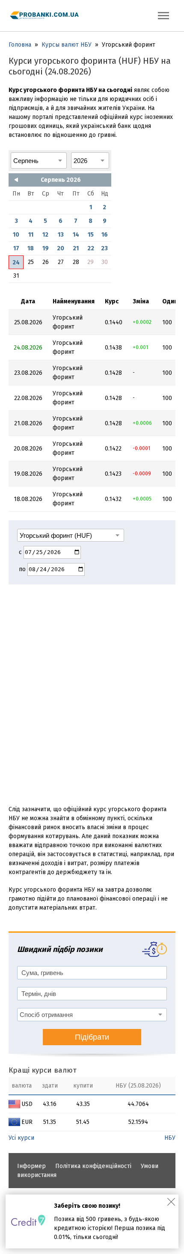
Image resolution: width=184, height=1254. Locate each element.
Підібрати (92, 1037)
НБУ (169, 1137)
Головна (20, 44)
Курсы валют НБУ (67, 44)
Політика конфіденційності (93, 1166)
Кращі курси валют (43, 1070)
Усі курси (21, 1137)
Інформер (31, 1166)
